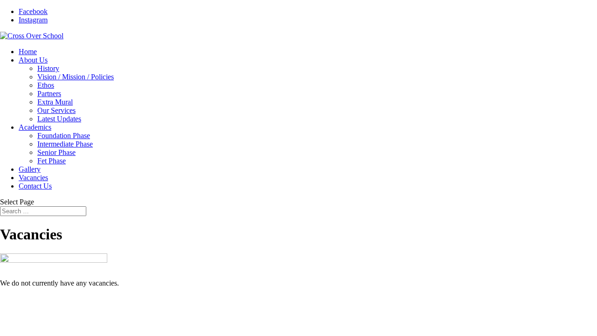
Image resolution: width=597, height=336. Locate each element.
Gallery (30, 169)
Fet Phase (51, 161)
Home (28, 52)
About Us (33, 60)
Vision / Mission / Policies (75, 77)
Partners (49, 94)
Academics (35, 127)
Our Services (56, 110)
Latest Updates (59, 119)
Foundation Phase (63, 136)
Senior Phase (56, 152)
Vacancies (33, 178)
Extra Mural (55, 102)
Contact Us (35, 186)
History (48, 68)
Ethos (45, 85)
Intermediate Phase (65, 144)
